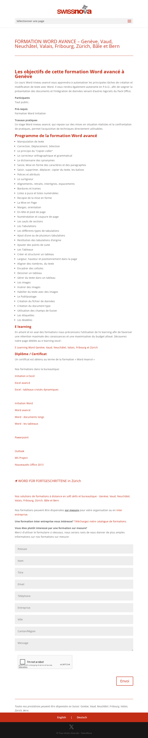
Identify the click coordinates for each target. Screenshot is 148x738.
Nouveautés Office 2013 (29, 464)
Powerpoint (22, 437)
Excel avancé (22, 383)
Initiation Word (24, 403)
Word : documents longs (29, 417)
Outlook (19, 451)
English (61, 717)
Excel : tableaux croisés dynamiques (36, 389)
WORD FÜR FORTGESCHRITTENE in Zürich (49, 481)
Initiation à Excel (25, 376)
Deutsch (82, 717)
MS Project (21, 457)
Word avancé (23, 410)
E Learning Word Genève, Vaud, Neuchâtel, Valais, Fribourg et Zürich (56, 347)
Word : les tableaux (26, 423)
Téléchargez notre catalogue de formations (100, 521)
